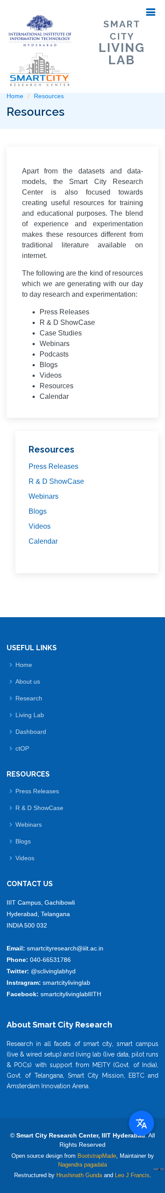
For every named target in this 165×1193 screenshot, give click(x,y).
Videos (40, 526)
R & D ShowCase (56, 481)
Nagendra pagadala (82, 1164)
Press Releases (53, 466)
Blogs (38, 511)
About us (27, 681)
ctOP (22, 748)
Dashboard (30, 732)
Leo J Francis (132, 1175)
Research (28, 698)
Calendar (43, 541)
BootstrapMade (96, 1155)
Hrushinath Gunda (79, 1175)
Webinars (44, 496)
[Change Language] (141, 1123)
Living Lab (29, 715)
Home (23, 665)
